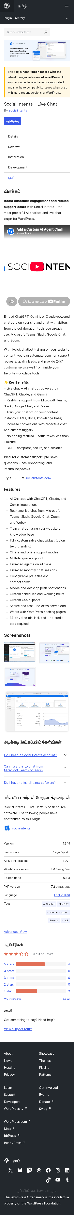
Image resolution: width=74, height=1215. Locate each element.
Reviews (14, 147)
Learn (8, 1088)
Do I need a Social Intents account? (30, 755)
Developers (12, 1102)
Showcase (46, 1053)
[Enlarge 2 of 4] (65, 647)
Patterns (45, 1074)
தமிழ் (16, 1161)
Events (44, 1095)
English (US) (62, 895)
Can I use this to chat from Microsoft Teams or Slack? (23, 768)
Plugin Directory (14, 18)
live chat (54, 920)
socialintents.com (38, 478)
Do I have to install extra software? (30, 783)
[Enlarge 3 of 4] (30, 672)
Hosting (9, 1068)
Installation (16, 157)
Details (13, 136)
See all (65, 999)
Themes (45, 1061)
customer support (57, 912)
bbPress (12, 1136)
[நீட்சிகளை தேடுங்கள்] (46, 32)
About (8, 1053)
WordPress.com (17, 1122)
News (8, 1061)
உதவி (11, 178)
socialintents (18, 110)
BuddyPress (14, 1143)
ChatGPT (63, 904)
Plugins (44, 1068)
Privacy (9, 1074)
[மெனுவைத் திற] (67, 6)
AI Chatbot (49, 904)
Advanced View (15, 932)
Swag (45, 1109)
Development (17, 167)
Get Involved (48, 1088)
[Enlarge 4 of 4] (65, 695)
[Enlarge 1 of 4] (30, 647)
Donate (46, 1102)
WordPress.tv (15, 1109)
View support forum (18, 1029)
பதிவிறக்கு (13, 121)
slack (65, 920)
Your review (12, 999)
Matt (9, 1129)
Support (9, 1095)
